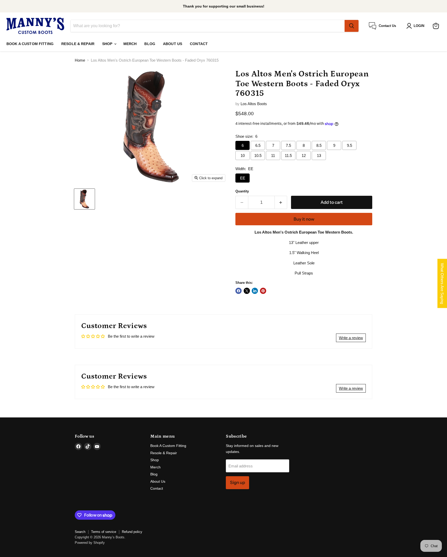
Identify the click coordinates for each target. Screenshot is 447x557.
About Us (172, 44)
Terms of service (103, 532)
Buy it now (304, 219)
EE (242, 178)
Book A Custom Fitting (30, 44)
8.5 (319, 145)
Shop (108, 44)
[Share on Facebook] (238, 291)
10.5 (258, 155)
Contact (199, 44)
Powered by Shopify (90, 543)
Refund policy (132, 532)
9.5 (349, 145)
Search (80, 532)
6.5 (257, 145)
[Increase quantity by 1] (281, 202)
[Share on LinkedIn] (255, 291)
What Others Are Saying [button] (442, 283)
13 (319, 155)
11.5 (288, 155)
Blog (149, 44)
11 (273, 155)
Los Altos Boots (254, 104)
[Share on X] (247, 291)
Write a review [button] (351, 338)
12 (304, 155)
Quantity (242, 191)
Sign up (237, 482)
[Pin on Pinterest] (263, 291)
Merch (130, 44)
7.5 (288, 145)
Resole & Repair (77, 44)
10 (243, 155)
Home (80, 60)
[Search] (352, 26)
